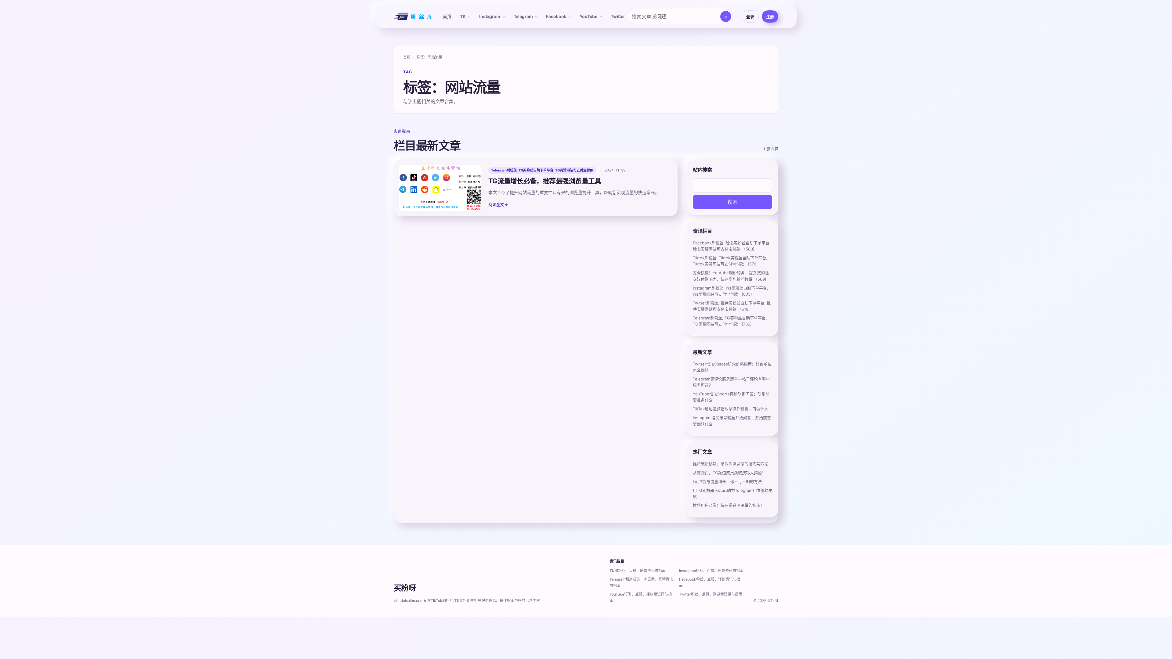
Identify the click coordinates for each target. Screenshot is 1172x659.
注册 (770, 16)
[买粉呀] (412, 16)
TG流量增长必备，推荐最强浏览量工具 (544, 181)
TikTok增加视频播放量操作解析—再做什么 (730, 408)
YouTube (588, 16)
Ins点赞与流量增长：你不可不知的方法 (727, 481)
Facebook (556, 16)
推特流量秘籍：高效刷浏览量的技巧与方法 (730, 463)
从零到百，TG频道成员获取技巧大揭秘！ (729, 472)
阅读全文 (498, 204)
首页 (447, 16)
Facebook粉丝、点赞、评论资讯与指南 (709, 582)
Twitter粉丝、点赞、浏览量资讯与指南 (710, 594)
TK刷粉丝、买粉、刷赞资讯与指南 (638, 570)
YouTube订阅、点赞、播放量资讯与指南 (641, 597)
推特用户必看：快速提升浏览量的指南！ (728, 505)
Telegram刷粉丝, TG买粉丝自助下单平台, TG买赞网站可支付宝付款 (542, 170)
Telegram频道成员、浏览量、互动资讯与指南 (641, 582)
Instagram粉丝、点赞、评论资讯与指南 (711, 570)
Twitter (618, 16)
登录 (750, 16)
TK (463, 16)
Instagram (489, 16)
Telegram (523, 16)
